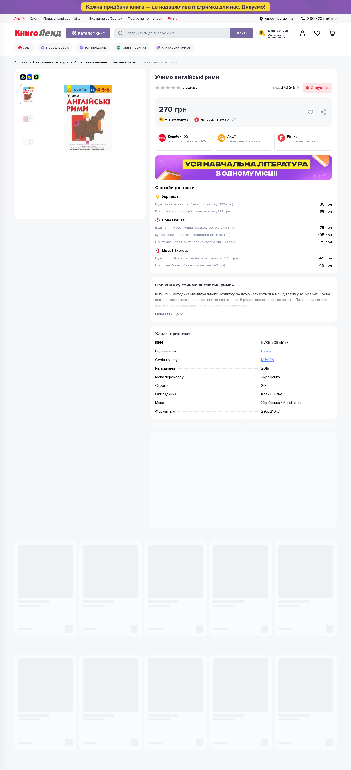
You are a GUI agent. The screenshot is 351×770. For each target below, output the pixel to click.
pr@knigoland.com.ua (31, 717)
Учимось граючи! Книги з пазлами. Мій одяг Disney (298, 581)
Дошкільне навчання (91, 62)
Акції (26, 48)
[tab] (199, 445)
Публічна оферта (75, 739)
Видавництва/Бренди (105, 18)
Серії (97, 699)
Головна (20, 62)
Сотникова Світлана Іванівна (168, 573)
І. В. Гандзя (91, 573)
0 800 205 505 (36, 666)
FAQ (214, 699)
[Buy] (68, 593)
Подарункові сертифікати (63, 18)
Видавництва (103, 684)
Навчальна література (50, 62)
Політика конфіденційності (35, 739)
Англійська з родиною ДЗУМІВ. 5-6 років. (109, 581)
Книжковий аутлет (176, 48)
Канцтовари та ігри (107, 670)
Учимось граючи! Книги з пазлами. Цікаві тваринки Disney (239, 581)
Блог (34, 18)
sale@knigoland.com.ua (33, 703)
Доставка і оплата (225, 677)
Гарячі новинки (134, 48)
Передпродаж (57, 48)
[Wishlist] (317, 33)
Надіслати (306, 632)
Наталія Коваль (29, 573)
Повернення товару (227, 684)
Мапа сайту (220, 691)
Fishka (172, 18)
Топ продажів (95, 48)
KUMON (267, 359)
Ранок (266, 351)
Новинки (99, 663)
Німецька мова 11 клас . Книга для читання (175, 581)
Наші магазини (164, 670)
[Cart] (332, 33)
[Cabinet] (302, 33)
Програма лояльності (145, 18)
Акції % (19, 18)
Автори (98, 691)
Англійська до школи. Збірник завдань (41, 581)
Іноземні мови (124, 62)
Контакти (159, 677)
